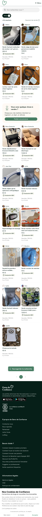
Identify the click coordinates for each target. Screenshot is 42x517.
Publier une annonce (21, 119)
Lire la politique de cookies (9, 508)
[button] (39, 20)
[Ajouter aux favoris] (18, 28)
